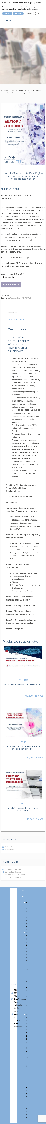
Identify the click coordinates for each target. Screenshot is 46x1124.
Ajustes (29, 13)
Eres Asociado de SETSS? (12, 274)
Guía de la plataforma (13, 872)
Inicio (6, 90)
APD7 (23, 803)
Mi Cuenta (9, 847)
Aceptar (7, 13)
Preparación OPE (17, 298)
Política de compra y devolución (27, 972)
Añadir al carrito (11, 285)
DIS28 (23, 742)
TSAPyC (13, 90)
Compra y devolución (13, 869)
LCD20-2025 (23, 680)
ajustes (34, 9)
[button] (41, 107)
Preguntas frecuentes (12, 877)
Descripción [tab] (11, 313)
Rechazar (18, 13)
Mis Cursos (9, 849)
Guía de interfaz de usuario (15, 874)
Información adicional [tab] (16, 319)
